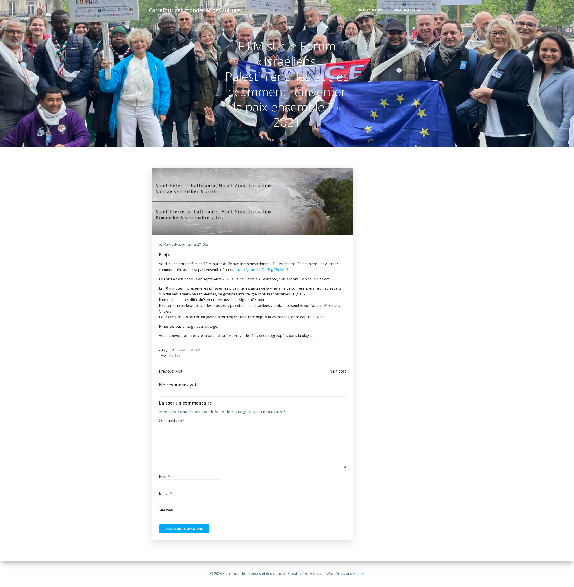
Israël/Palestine (407, 10)
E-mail (165, 493)
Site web (166, 510)
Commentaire (172, 420)
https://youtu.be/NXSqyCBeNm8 (261, 269)
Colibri (358, 573)
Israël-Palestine (189, 349)
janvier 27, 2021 (198, 244)
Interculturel (371, 10)
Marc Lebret (172, 244)
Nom (164, 476)
